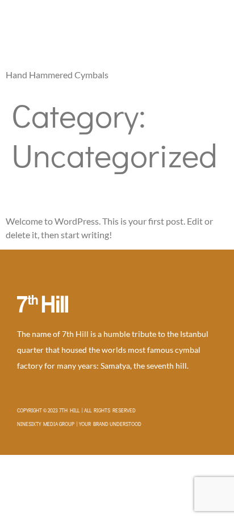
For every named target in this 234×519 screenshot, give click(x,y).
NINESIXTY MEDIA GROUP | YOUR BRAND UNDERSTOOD (79, 424)
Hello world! (50, 193)
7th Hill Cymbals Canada (84, 36)
